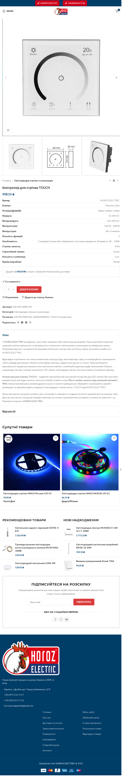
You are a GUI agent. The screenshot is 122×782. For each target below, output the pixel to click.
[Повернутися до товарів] (114, 180)
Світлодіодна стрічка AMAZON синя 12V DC (27, 493)
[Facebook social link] (18, 322)
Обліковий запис (91, 717)
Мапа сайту (89, 712)
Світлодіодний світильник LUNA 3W (35, 563)
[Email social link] (22, 322)
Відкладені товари (92, 734)
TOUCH (54, 317)
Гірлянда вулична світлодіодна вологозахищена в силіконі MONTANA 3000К (36, 547)
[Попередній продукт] (110, 180)
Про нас (47, 717)
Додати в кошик (29, 289)
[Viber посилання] (30, 322)
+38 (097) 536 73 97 (48, 3)
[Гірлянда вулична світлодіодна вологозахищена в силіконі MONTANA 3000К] (7, 550)
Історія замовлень (92, 723)
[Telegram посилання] (26, 322)
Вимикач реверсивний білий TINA (95, 561)
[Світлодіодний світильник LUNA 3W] (7, 567)
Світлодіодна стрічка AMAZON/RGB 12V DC (86, 493)
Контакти (47, 750)
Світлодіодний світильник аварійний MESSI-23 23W (97, 546)
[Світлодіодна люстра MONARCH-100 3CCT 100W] (68, 532)
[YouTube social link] (66, 619)
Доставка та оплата (52, 723)
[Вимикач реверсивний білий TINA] (68, 565)
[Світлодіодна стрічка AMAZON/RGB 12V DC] (90, 462)
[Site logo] (61, 11)
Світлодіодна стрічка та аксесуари (33, 180)
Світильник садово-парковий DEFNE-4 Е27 (36, 529)
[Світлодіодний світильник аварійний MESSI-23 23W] (68, 549)
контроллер (65, 317)
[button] (5, 77)
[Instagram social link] (61, 619)
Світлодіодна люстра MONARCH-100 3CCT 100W (96, 529)
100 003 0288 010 (23, 317)
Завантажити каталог (53, 728)
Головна (6, 180)
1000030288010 (41, 317)
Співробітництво (51, 745)
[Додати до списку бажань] (55, 438)
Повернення (49, 734)
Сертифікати (49, 739)
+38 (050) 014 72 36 (76, 3)
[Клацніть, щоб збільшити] (8, 130)
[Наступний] (118, 180)
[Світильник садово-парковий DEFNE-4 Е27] (7, 532)
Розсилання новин (92, 728)
